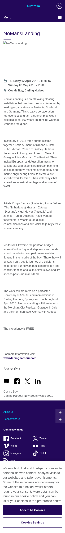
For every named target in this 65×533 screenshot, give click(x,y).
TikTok (43, 453)
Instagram (15, 453)
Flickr (42, 445)
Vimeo (13, 445)
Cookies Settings (32, 522)
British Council (12, 6)
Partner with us (11, 418)
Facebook (15, 438)
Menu (7, 17)
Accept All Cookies (32, 510)
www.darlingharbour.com (19, 358)
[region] (32, 497)
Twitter (43, 438)
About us (8, 411)
